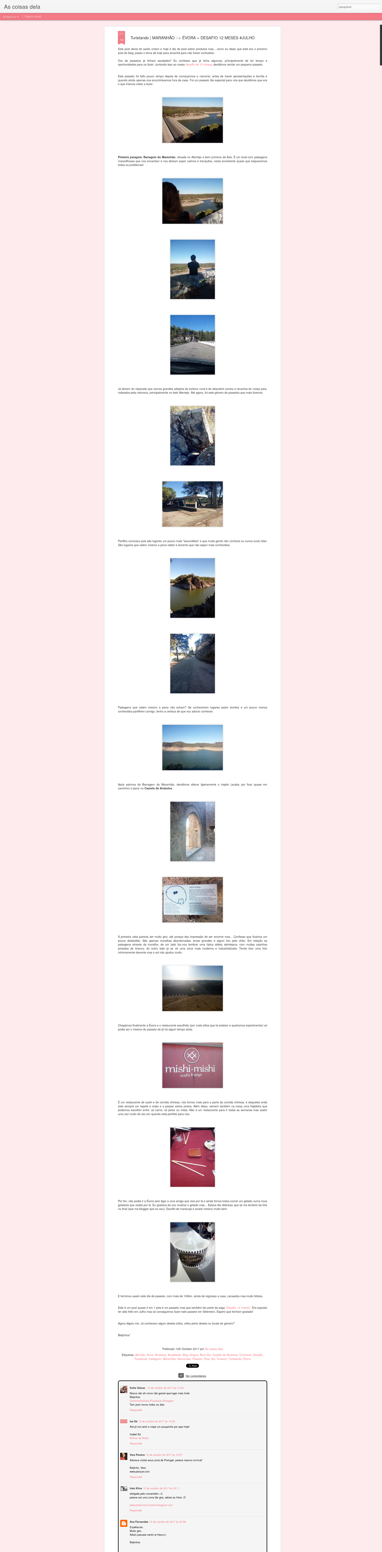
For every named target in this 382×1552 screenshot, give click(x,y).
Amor (150, 1355)
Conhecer (245, 1355)
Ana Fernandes (138, 1521)
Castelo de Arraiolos (225, 1355)
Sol (213, 1359)
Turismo (222, 1359)
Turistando (235, 1359)
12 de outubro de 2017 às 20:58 (167, 1521)
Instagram (155, 1359)
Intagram (168, 1400)
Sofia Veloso (137, 1387)
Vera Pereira (136, 1454)
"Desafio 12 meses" (238, 1308)
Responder (135, 1409)
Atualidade (174, 1355)
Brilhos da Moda (138, 1437)
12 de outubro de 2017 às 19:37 (163, 1454)
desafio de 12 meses (199, 64)
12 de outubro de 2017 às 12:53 (165, 1387)
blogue (194, 1355)
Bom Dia (205, 1355)
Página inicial (33, 16)
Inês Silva (135, 1488)
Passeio (197, 1359)
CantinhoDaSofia (139, 1400)
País (207, 1359)
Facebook (140, 1359)
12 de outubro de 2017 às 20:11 (161, 1488)
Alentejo (140, 1355)
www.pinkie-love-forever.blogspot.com (150, 1504)
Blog (185, 1355)
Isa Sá (133, 1421)
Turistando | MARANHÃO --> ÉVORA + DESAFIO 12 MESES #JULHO (193, 37)
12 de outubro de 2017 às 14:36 (156, 1421)
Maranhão (169, 1359)
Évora (247, 1359)
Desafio (258, 1355)
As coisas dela (214, 1349)
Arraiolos (160, 1355)
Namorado (184, 1359)
